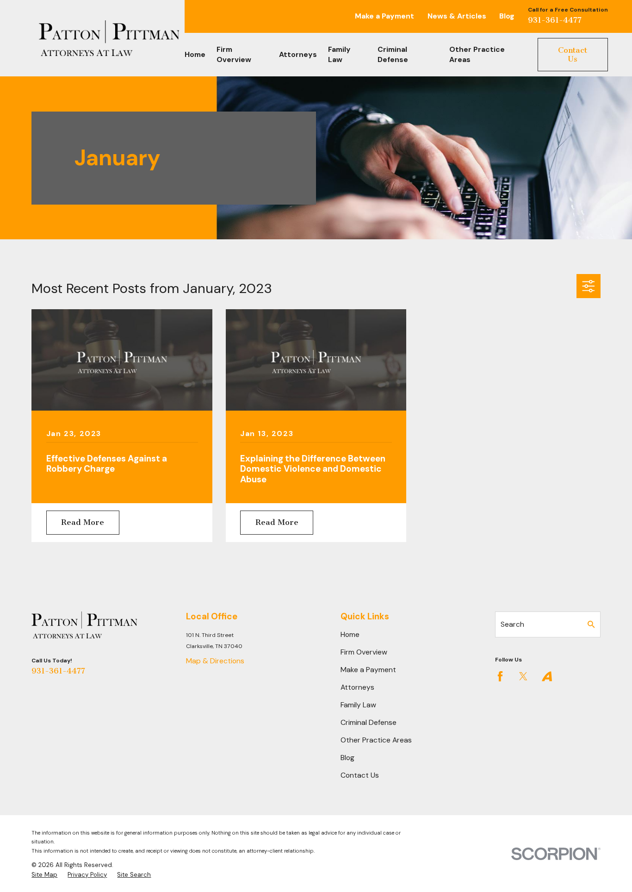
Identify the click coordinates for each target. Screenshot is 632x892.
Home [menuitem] (195, 54)
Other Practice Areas (376, 740)
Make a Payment (384, 16)
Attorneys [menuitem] (298, 54)
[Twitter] (523, 676)
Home (350, 634)
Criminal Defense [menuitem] (393, 54)
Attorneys (357, 687)
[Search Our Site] (591, 624)
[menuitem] (44, 875)
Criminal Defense (369, 722)
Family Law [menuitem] (339, 54)
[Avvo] (547, 676)
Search (512, 624)
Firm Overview (364, 652)
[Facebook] (500, 676)
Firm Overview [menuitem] (234, 54)
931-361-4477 (555, 20)
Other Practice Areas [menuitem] (477, 54)
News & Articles (457, 16)
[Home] (109, 38)
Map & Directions (215, 661)
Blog (506, 16)
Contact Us (572, 54)
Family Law (358, 705)
